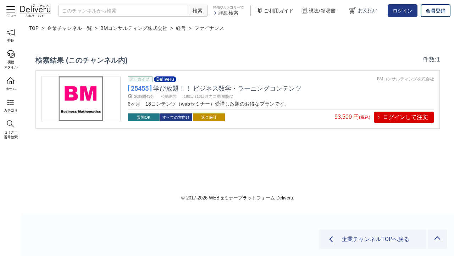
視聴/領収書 (322, 11)
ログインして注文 (405, 117)
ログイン (403, 11)
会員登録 (435, 11)
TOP (34, 28)
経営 (181, 28)
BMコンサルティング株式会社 (133, 28)
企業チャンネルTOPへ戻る (375, 239)
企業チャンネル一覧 (69, 28)
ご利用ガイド (279, 11)
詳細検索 (228, 13)
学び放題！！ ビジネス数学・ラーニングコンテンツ (214, 88)
